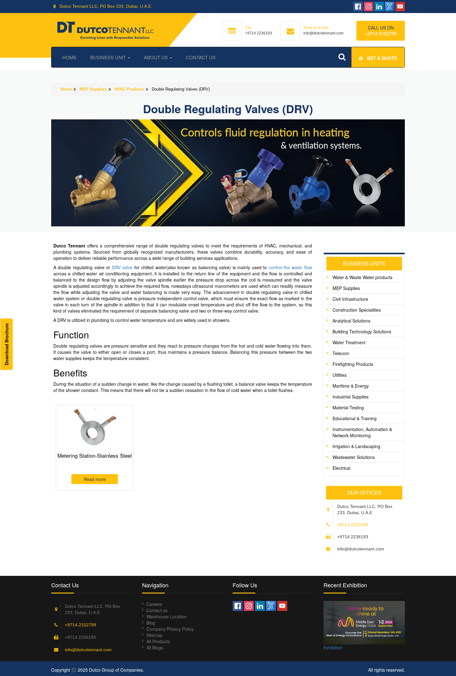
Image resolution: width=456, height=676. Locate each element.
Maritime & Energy (351, 386)
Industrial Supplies (351, 397)
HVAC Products (129, 89)
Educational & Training (355, 418)
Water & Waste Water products (362, 277)
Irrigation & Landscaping (356, 446)
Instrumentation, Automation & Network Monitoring (362, 432)
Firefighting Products (353, 364)
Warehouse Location (166, 616)
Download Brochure (6, 344)
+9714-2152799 (380, 33)
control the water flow (290, 267)
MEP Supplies (93, 89)
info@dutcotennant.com (88, 649)
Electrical (341, 468)
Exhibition (333, 647)
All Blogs (154, 647)
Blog (150, 623)
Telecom (341, 353)
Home (69, 57)
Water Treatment (349, 342)
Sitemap (154, 635)
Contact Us (201, 57)
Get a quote (381, 58)
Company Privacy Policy (170, 629)
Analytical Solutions (351, 321)
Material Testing (348, 407)
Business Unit (108, 57)
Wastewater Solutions (354, 457)
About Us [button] (156, 57)
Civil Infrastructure (350, 299)
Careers (154, 604)
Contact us (157, 610)
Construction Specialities (357, 310)
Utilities (339, 375)
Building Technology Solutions (362, 331)
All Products (158, 641)
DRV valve (122, 267)
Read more (95, 479)
